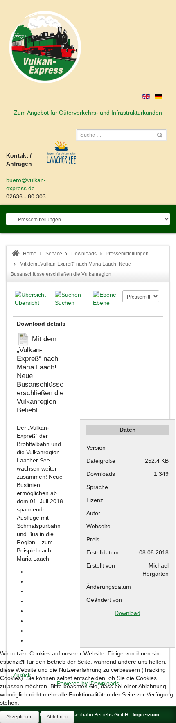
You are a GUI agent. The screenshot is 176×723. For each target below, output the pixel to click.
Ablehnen (57, 717)
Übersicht (27, 303)
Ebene (101, 303)
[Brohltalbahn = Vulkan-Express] (45, 47)
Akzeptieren (19, 717)
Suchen (64, 303)
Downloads (84, 254)
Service (53, 254)
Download (127, 613)
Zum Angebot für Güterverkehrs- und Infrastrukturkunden (88, 112)
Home (29, 254)
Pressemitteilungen (127, 254)
